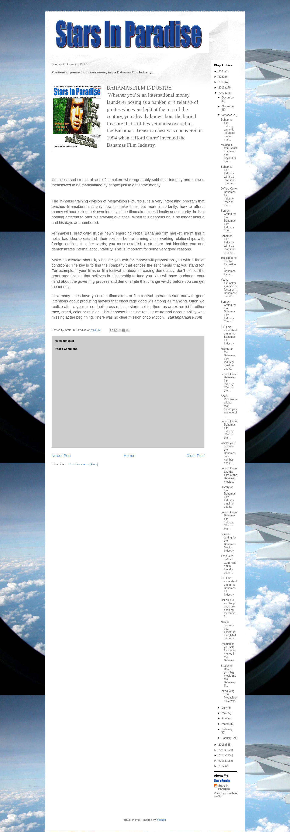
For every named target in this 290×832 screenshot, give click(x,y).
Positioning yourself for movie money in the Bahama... (229, 652)
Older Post (195, 456)
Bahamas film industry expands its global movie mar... (228, 129)
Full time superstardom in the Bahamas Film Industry (229, 335)
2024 (221, 71)
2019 (221, 82)
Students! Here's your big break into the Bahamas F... (228, 675)
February (227, 729)
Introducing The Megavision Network (229, 696)
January (227, 737)
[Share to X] (120, 330)
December (228, 97)
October (227, 115)
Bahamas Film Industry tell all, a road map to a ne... (228, 175)
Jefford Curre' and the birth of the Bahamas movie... (229, 475)
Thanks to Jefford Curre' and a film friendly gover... (228, 564)
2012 (221, 766)
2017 (221, 92)
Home (129, 456)
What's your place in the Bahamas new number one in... (228, 453)
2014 (221, 755)
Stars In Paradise (224, 787)
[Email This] (112, 330)
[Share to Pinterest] (128, 330)
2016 (221, 744)
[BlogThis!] (116, 330)
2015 (221, 750)
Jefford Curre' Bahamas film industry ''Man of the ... (229, 197)
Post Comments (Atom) (83, 464)
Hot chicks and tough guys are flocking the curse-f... (228, 608)
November (228, 106)
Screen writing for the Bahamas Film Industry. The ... (228, 220)
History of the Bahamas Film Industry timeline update (228, 358)
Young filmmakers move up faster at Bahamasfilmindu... (229, 288)
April (225, 718)
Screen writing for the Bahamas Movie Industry (228, 542)
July (225, 707)
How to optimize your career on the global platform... (229, 630)
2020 (221, 76)
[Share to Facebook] (124, 330)
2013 (221, 760)
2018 (221, 87)
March (226, 723)
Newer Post (61, 456)
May (225, 713)
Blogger (161, 819)
